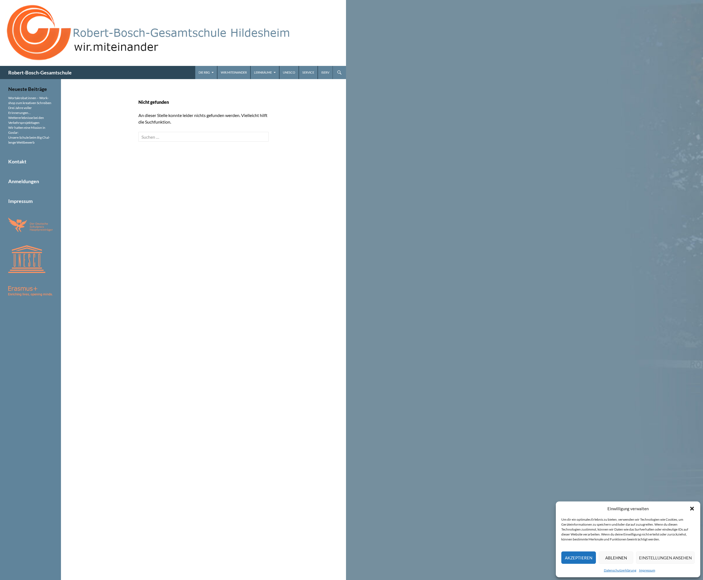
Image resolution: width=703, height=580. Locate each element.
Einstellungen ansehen (665, 557)
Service (308, 72)
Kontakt (17, 161)
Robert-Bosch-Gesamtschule (40, 72)
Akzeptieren (578, 557)
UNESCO (289, 72)
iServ (325, 72)
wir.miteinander (234, 72)
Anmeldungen (23, 181)
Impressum (647, 570)
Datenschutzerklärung (620, 570)
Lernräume (263, 72)
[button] (692, 508)
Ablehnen (616, 557)
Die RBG (204, 72)
